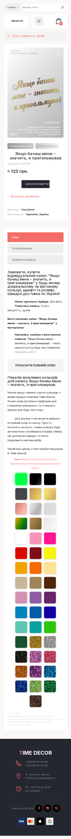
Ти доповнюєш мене (49, 134)
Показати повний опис (35, 365)
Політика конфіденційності (40, 778)
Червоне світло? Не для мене (43, 127)
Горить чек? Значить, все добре (42, 132)
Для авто (16, 50)
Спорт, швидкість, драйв (24, 53)
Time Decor (16, 21)
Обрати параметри (37, 184)
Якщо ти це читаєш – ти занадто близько (38, 129)
